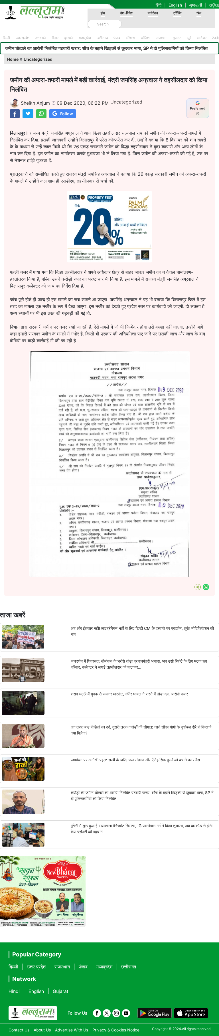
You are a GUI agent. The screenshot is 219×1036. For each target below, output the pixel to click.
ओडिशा (145, 38)
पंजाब (116, 38)
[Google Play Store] (154, 1013)
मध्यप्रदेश (85, 38)
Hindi (14, 991)
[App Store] (191, 1013)
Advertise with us (71, 1029)
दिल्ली (6, 38)
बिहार (55, 38)
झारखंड (68, 38)
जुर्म (189, 38)
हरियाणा (130, 38)
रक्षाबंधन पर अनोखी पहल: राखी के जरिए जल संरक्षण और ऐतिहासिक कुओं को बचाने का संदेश (135, 759)
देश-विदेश (126, 13)
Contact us (19, 1029)
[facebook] (97, 1013)
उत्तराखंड (40, 38)
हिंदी (158, 5)
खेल (198, 13)
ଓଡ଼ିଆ (214, 5)
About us (42, 1029)
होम (103, 13)
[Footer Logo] (33, 1013)
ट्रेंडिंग (177, 13)
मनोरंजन (153, 13)
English (175, 5)
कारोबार (201, 38)
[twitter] (106, 1013)
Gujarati (61, 991)
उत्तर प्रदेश (22, 38)
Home (13, 59)
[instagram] (116, 1013)
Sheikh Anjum (35, 103)
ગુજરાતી (195, 5)
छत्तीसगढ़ (102, 38)
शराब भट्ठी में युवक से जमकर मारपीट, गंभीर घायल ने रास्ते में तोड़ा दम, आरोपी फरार (129, 693)
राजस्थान (161, 38)
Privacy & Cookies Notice (115, 1029)
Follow (66, 113)
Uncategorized (38, 59)
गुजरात (177, 38)
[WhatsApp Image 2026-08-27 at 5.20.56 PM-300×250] (109, 261)
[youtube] (126, 1013)
